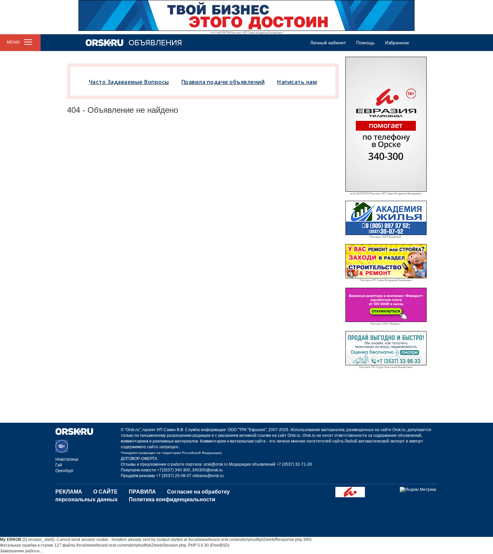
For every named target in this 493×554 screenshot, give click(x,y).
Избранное (397, 42)
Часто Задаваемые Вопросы (129, 82)
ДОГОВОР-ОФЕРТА (139, 458)
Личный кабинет (328, 42)
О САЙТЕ (105, 492)
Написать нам (297, 82)
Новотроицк (66, 459)
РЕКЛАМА (68, 492)
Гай (58, 465)
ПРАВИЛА (142, 492)
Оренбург (64, 470)
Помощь (365, 42)
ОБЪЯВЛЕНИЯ (155, 43)
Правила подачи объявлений (223, 82)
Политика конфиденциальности (172, 499)
